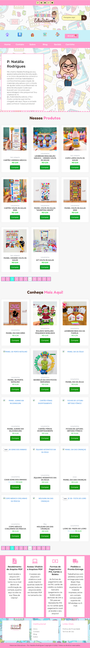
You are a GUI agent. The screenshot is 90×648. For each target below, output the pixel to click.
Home (7, 44)
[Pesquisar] (84, 17)
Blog (45, 44)
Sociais (57, 44)
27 (44, 279)
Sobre (32, 44)
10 (39, 548)
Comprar (15, 167)
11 (43, 548)
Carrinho (70, 44)
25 (35, 279)
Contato (20, 44)
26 (39, 279)
